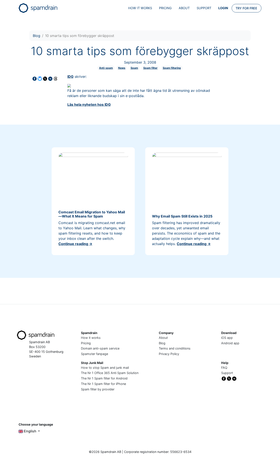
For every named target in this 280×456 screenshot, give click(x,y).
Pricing (165, 8)
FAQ (224, 367)
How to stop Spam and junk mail (105, 367)
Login (223, 8)
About (184, 8)
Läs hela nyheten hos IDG (89, 104)
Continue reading (75, 244)
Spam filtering (172, 68)
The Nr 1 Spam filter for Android (104, 378)
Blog (36, 35)
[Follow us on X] (229, 378)
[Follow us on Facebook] (223, 378)
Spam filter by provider (97, 389)
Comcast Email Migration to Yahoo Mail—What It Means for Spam (91, 214)
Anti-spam (106, 68)
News (121, 68)
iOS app (227, 337)
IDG (70, 76)
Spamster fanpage (94, 354)
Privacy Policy (169, 354)
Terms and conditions (175, 348)
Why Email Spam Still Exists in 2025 (182, 216)
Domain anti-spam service (100, 348)
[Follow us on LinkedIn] (234, 378)
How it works (140, 8)
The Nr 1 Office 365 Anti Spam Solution (109, 373)
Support (204, 8)
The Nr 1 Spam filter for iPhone (103, 384)
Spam (134, 68)
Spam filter (150, 68)
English (30, 431)
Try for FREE (246, 8)
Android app (230, 343)
